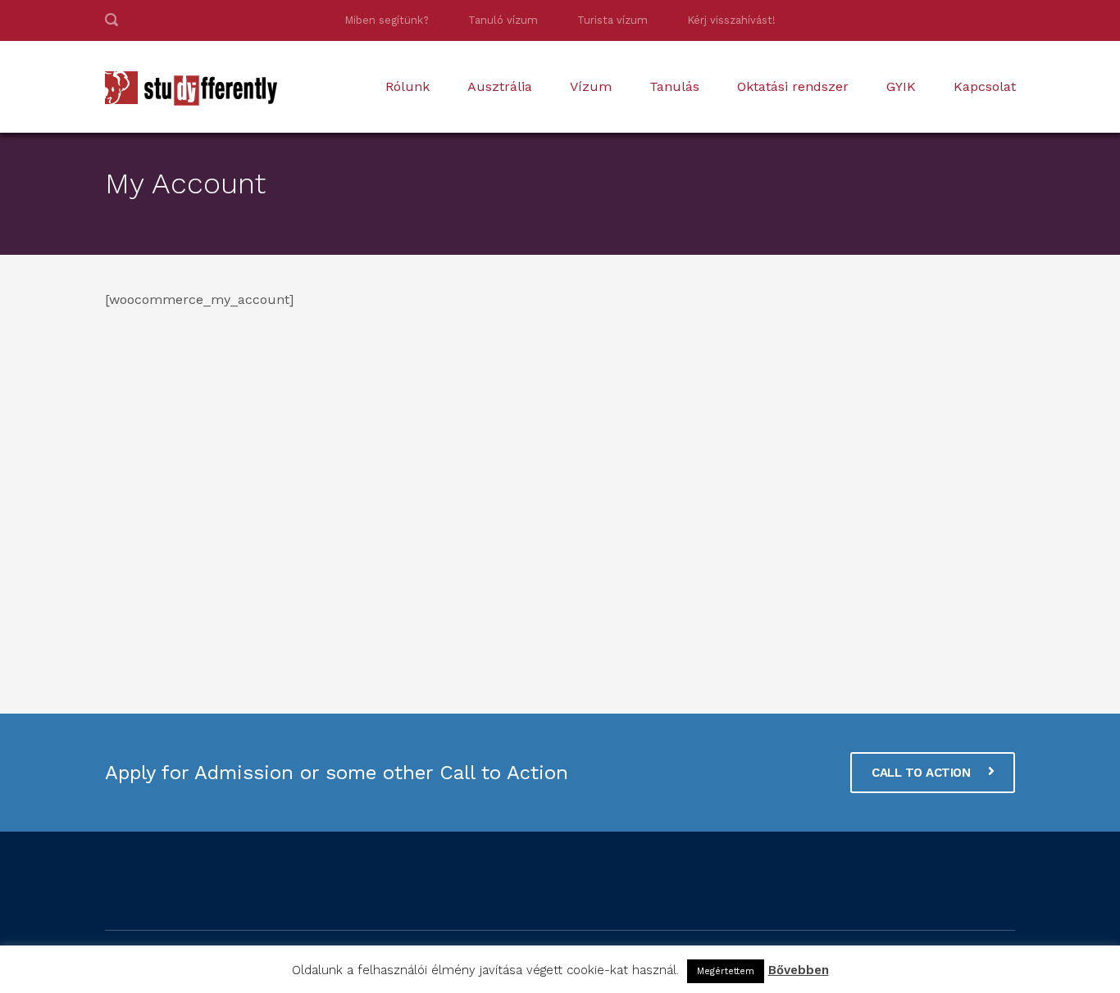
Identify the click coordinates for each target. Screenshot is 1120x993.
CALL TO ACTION (923, 772)
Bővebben (798, 970)
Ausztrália (499, 86)
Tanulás (674, 86)
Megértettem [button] (725, 971)
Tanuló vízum (503, 20)
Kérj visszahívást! (731, 20)
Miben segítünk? (386, 20)
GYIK (901, 86)
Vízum (591, 86)
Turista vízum (612, 20)
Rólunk (407, 86)
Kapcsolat (985, 86)
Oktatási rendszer (793, 86)
